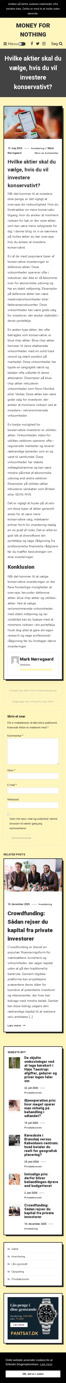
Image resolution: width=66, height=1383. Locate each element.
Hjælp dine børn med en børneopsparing (33, 690)
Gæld (14, 1249)
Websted (13, 799)
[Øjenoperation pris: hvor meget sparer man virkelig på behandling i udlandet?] (14, 1105)
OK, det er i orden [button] (33, 1373)
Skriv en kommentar (46, 153)
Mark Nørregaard (37, 659)
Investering (37, 148)
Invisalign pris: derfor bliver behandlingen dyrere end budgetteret (41, 1180)
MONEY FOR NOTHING (33, 30)
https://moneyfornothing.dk (36, 669)
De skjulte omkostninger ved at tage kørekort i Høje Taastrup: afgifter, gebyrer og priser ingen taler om (40, 1069)
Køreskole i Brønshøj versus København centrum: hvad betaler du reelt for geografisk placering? (41, 1145)
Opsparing (17, 1272)
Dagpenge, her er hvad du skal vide (32, 701)
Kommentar (15, 736)
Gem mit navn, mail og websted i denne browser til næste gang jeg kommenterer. (34, 823)
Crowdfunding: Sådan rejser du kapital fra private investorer (30, 926)
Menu (13, 44)
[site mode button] (22, 44)
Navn (11, 770)
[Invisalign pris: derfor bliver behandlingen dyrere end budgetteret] (14, 1179)
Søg (54, 43)
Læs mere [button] (46, 1364)
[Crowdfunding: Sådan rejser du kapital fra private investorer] (14, 1210)
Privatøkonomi (33, 1092)
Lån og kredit (19, 1264)
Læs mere (15, 1026)
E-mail (12, 785)
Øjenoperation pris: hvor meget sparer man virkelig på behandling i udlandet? (40, 1108)
